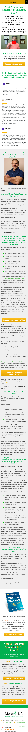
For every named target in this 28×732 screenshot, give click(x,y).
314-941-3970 (8, 722)
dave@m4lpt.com (20, 722)
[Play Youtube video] (14, 42)
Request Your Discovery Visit (14, 320)
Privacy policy (22, 726)
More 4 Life (8, 727)
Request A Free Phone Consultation (14, 373)
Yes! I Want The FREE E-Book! (14, 634)
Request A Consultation (14, 64)
